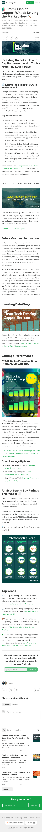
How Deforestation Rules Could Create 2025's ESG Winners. (19, 644)
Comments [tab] (6, 705)
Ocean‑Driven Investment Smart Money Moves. (19, 604)
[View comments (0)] (11, 38)
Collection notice (34, 818)
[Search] (38, 730)
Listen (37, 32)
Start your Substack (16, 823)
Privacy (19, 818)
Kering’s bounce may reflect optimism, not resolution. (20, 167)
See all (5, 789)
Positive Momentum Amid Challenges (18, 473)
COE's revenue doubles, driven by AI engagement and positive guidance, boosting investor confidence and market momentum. (21, 453)
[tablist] (10, 705)
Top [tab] (4, 730)
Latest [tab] (9, 730)
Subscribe (30, 3)
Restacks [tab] (15, 705)
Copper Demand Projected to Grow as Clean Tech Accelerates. (20, 344)
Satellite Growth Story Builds (20, 467)
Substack (11, 828)
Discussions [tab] (17, 730)
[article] (21, 742)
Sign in (37, 3)
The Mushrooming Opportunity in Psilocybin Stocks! (16, 773)
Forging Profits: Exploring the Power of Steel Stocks (14, 756)
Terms (25, 818)
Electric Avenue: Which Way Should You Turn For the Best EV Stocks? (15, 738)
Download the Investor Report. (13, 228)
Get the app (31, 823)
